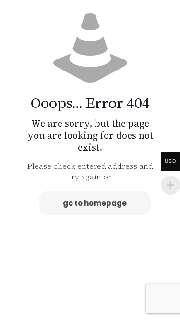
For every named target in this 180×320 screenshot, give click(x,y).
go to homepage (95, 203)
